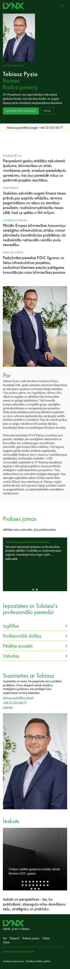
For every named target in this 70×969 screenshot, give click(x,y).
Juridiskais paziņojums (13, 961)
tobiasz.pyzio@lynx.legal (22, 128)
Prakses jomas (30, 938)
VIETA (47, 110)
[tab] (33, 589)
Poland (18, 65)
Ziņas (6, 942)
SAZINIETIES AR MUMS (21, 110)
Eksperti (14, 938)
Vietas (46, 938)
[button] (35, 626)
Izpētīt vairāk (11, 558)
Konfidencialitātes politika (38, 961)
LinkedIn (8, 707)
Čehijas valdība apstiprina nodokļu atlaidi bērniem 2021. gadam (34, 871)
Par (5, 938)
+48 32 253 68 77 (51, 128)
